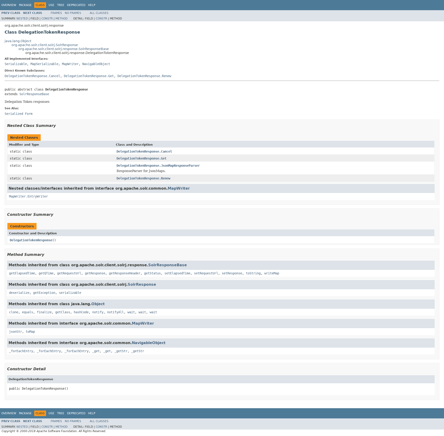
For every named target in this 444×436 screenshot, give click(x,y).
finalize (44, 312)
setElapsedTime (177, 273)
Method (62, 18)
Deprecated (76, 5)
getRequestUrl (69, 273)
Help (91, 5)
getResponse (95, 273)
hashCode (81, 312)
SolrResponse (142, 284)
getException (44, 293)
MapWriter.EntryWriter (28, 196)
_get (96, 351)
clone (13, 312)
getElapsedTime (22, 273)
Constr (47, 18)
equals (27, 312)
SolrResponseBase (34, 94)
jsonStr (15, 331)
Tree (60, 5)
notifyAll (115, 312)
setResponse (232, 273)
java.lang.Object (18, 41)
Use (51, 5)
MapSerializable (44, 64)
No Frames (73, 13)
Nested (22, 18)
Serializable (16, 64)
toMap (30, 331)
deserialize (19, 293)
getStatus (152, 273)
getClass (62, 312)
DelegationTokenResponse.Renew (144, 76)
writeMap (271, 273)
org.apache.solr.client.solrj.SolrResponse (45, 45)
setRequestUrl (206, 273)
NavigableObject (96, 64)
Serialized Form (18, 114)
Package (25, 5)
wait (131, 312)
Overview (8, 5)
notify (97, 312)
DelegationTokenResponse (31, 240)
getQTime (46, 273)
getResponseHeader (124, 273)
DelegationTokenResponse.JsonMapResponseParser (158, 165)
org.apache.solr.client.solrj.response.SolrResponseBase (63, 49)
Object (98, 304)
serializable (70, 293)
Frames (56, 13)
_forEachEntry (21, 351)
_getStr (120, 351)
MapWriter (70, 64)
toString (253, 273)
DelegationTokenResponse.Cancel (32, 76)
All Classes (99, 13)
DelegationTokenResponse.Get (89, 76)
